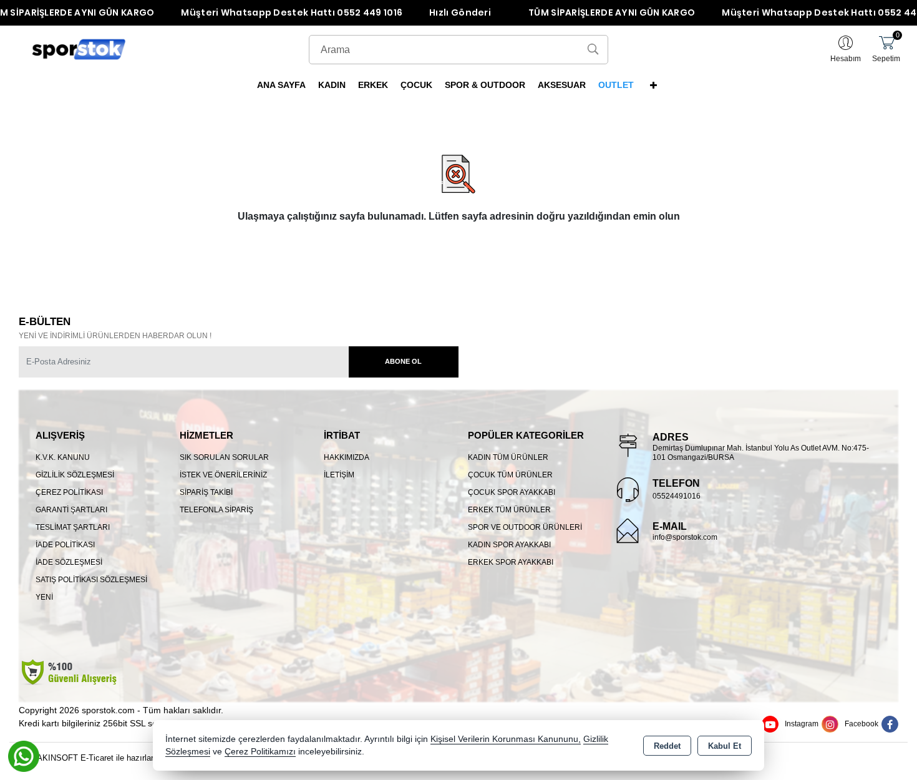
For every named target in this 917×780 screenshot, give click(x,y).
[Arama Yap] (593, 50)
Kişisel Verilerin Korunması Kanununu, (505, 739)
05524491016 (677, 496)
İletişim (339, 474)
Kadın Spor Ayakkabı (509, 544)
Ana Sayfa (281, 85)
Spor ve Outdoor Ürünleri (525, 527)
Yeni (44, 597)
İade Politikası (65, 544)
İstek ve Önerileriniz (223, 474)
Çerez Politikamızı (260, 751)
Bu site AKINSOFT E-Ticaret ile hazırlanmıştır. (93, 758)
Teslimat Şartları (73, 527)
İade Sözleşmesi (69, 562)
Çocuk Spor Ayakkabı (511, 492)
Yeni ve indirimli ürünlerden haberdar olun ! (115, 335)
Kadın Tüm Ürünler (508, 457)
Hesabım (845, 58)
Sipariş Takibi (206, 492)
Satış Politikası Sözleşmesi (91, 579)
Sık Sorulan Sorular (224, 457)
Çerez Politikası (69, 492)
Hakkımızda (346, 457)
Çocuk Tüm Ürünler (510, 474)
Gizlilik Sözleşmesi (75, 474)
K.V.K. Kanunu (63, 457)
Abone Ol (403, 361)
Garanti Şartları (71, 509)
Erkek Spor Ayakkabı (510, 562)
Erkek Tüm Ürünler (509, 509)
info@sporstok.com (685, 537)
